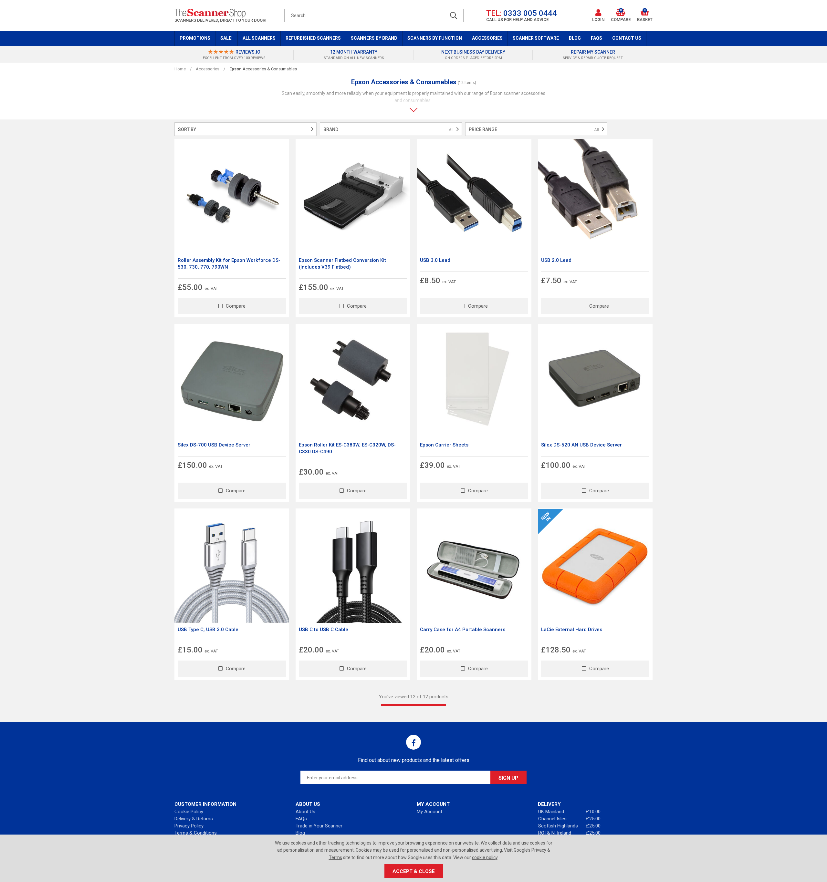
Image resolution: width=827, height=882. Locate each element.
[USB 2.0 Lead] (595, 196)
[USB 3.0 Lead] (474, 196)
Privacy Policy (189, 826)
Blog (575, 38)
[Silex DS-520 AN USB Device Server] (595, 381)
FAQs (596, 38)
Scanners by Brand (374, 38)
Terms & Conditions (195, 833)
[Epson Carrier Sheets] (474, 381)
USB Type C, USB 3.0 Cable (208, 629)
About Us (305, 812)
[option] (234, 55)
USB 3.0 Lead (435, 260)
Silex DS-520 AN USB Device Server (581, 445)
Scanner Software (536, 38)
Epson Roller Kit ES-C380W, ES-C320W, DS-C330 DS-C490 (347, 448)
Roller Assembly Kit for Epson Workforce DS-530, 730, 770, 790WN (229, 263)
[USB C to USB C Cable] (353, 565)
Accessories (487, 38)
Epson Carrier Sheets (444, 445)
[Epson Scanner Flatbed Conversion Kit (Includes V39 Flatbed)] (353, 196)
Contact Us (626, 38)
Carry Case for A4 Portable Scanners (462, 629)
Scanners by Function (434, 38)
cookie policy (484, 857)
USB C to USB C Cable (323, 629)
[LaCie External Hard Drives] (595, 565)
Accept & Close (414, 871)
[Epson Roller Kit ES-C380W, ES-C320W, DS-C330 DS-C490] (353, 381)
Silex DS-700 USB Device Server (214, 445)
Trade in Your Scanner (319, 826)
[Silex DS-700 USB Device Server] (231, 381)
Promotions (195, 38)
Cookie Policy (188, 812)
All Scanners (259, 38)
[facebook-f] (413, 742)
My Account (429, 812)
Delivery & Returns (193, 819)
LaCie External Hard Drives (571, 629)
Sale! (226, 38)
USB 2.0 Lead (556, 260)
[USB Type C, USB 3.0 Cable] (231, 565)
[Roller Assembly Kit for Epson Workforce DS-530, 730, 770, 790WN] (231, 196)
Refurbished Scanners (313, 38)
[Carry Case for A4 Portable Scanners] (474, 565)
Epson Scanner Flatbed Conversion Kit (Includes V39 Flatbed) (342, 263)
